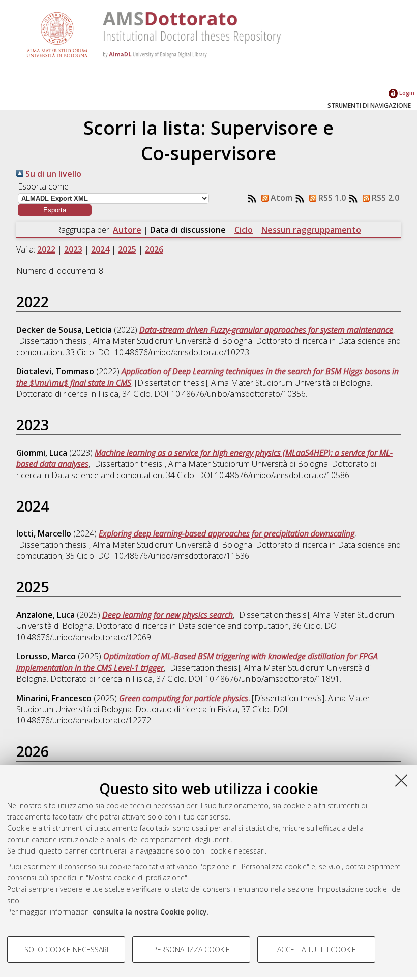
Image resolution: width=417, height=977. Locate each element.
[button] (55, 210)
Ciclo (243, 229)
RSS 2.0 (384, 197)
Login (406, 93)
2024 (100, 249)
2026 (154, 249)
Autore (127, 229)
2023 (73, 249)
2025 (127, 249)
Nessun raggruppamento (311, 229)
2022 (46, 249)
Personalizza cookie (191, 949)
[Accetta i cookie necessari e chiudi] (401, 780)
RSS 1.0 (331, 197)
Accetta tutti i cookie (316, 949)
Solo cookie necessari (66, 949)
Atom (280, 197)
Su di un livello (52, 173)
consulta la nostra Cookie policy (150, 912)
